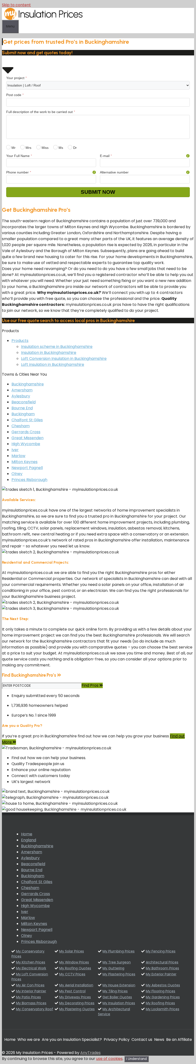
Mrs (28, 148)
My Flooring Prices (160, 991)
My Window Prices (74, 962)
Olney (16, 473)
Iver (15, 450)
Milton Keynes (24, 461)
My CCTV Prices (72, 974)
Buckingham (23, 414)
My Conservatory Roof (34, 1009)
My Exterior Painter (161, 974)
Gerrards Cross (25, 432)
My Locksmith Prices (162, 1009)
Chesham (20, 426)
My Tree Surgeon (117, 962)
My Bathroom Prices (162, 968)
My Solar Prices (71, 951)
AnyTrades (90, 1052)
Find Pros (90, 685)
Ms (60, 148)
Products (19, 340)
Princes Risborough (29, 479)
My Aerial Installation (76, 985)
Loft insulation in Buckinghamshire (52, 364)
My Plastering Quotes (77, 1009)
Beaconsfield (23, 402)
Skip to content (16, 5)
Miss (45, 148)
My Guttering (113, 968)
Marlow (18, 456)
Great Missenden (27, 438)
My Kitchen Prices (30, 962)
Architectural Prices (162, 962)
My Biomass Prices (31, 1003)
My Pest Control (72, 991)
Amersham (22, 390)
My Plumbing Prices (119, 951)
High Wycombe (25, 444)
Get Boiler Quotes (117, 997)
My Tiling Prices (115, 991)
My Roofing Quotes (75, 968)
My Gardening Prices (163, 997)
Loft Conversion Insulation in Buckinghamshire (64, 358)
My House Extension (119, 985)
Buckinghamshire (27, 384)
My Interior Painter (31, 991)
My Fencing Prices (160, 951)
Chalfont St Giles (27, 420)
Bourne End (22, 408)
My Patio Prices (28, 997)
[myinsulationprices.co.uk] (43, 18)
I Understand (136, 1059)
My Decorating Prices (76, 1003)
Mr (13, 148)
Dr (74, 148)
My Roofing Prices (160, 1003)
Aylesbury (20, 396)
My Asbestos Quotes (163, 985)
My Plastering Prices (119, 974)
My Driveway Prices (75, 997)
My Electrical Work (31, 968)
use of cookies (109, 1058)
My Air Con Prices (30, 985)
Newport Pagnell (27, 467)
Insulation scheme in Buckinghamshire (57, 346)
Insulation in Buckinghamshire (48, 352)
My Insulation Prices (119, 1003)
